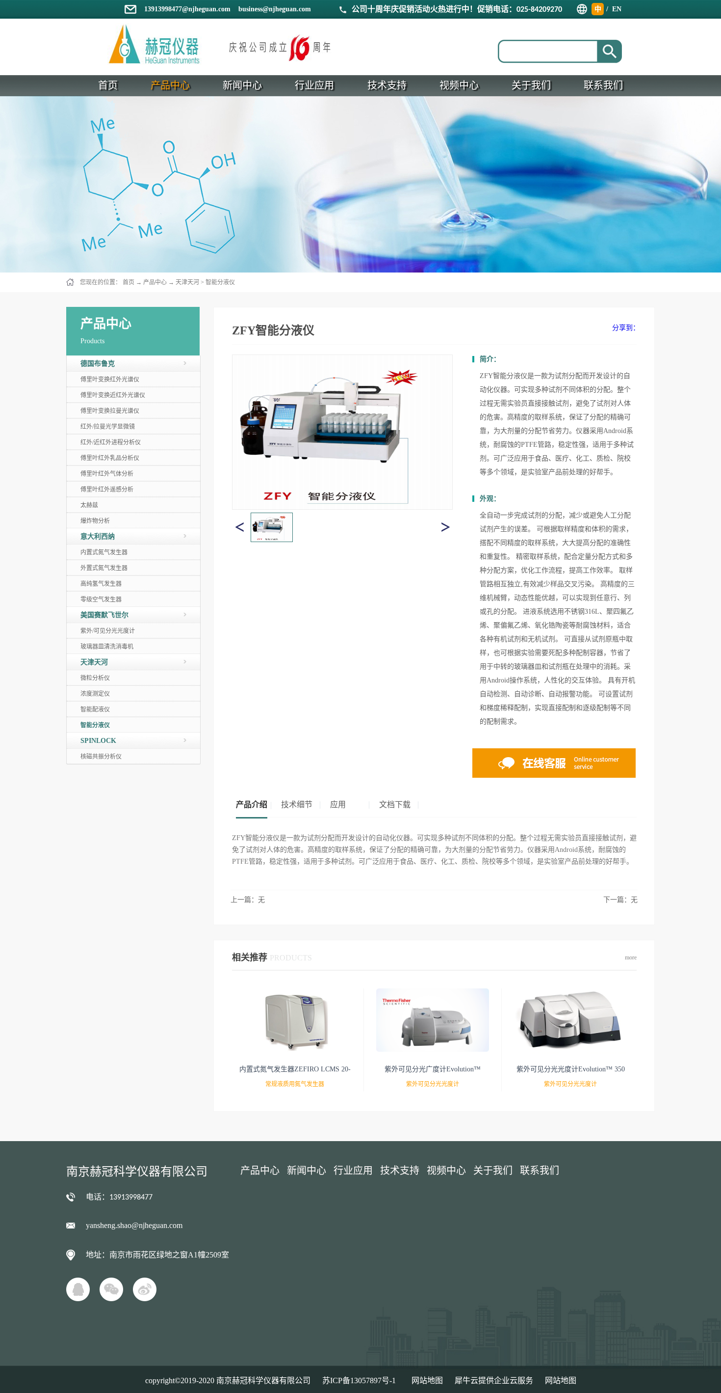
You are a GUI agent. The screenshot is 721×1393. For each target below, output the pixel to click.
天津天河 (187, 282)
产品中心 (155, 282)
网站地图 (425, 1380)
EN (616, 9)
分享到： (626, 327)
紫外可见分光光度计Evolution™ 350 (570, 1069)
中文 (597, 10)
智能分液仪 (220, 282)
